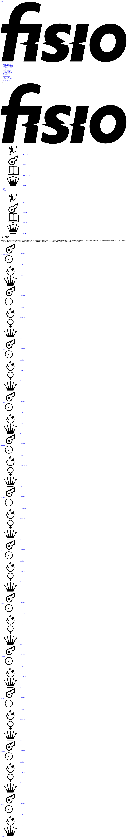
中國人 (4, 77)
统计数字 (25, 185)
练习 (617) (25, 154)
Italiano (4, 70)
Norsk (4, 73)
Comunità (9, 70)
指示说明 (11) (26, 175)
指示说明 (25, 222)
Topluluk (8, 76)
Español (5, 67)
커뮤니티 (9, 80)
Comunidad (9, 67)
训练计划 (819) (26, 164)
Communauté (10, 66)
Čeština (4, 71)
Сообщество (10, 72)
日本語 (4, 78)
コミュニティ (10, 78)
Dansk (4, 74)
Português (5, 68)
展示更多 (3, 836)
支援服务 (5, 190)
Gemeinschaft (10, 65)
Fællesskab (8, 74)
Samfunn (8, 73)
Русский (5, 72)
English (4, 64)
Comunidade (10, 68)
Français (5, 66)
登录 (2, 1)
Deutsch (5, 65)
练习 (24, 202)
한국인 (4, 80)
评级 (4, 188)
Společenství (9, 71)
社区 (8, 77)
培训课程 (25, 212)
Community (9, 64)
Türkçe (4, 76)
